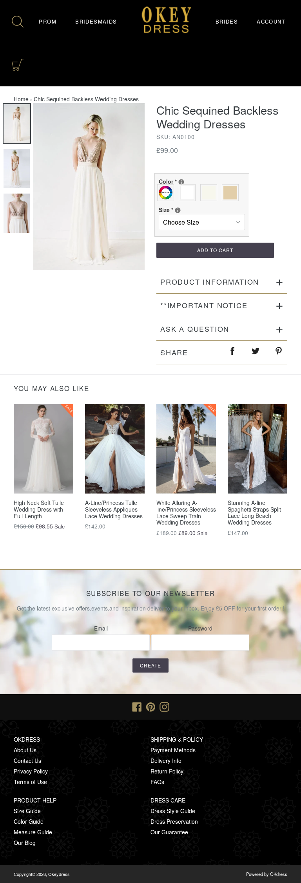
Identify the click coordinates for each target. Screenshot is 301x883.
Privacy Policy (31, 771)
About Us (25, 750)
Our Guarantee (169, 832)
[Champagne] (232, 192)
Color (200, 181)
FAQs (157, 782)
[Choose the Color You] (181, 182)
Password (200, 628)
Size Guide (27, 811)
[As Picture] (167, 192)
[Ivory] (210, 192)
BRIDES (227, 21)
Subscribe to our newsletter (150, 593)
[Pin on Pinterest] (279, 352)
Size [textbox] (187, 210)
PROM (47, 21)
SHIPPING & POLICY (176, 739)
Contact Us (27, 760)
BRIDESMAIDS (96, 21)
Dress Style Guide (172, 811)
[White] (189, 192)
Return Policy (166, 771)
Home (21, 99)
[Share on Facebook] (232, 352)
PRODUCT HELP (35, 800)
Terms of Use (30, 782)
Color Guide (29, 821)
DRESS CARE (167, 800)
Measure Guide (33, 832)
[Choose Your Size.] (178, 210)
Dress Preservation (174, 821)
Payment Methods (173, 750)
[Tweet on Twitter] (256, 352)
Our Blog (25, 842)
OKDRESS (27, 739)
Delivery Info (165, 760)
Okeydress (59, 874)
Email (101, 628)
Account (271, 21)
